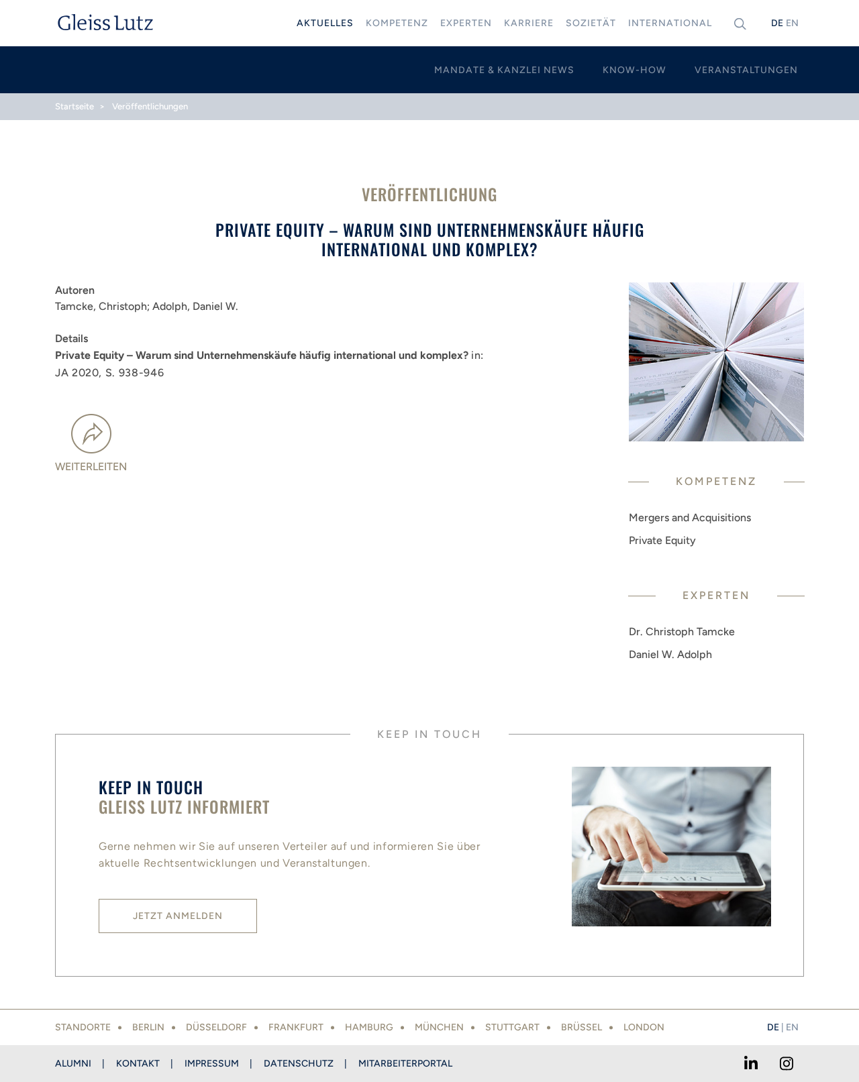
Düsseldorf (216, 1027)
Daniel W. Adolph (670, 654)
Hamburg (369, 1027)
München (439, 1027)
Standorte (83, 1027)
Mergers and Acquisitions (690, 517)
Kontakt (138, 1063)
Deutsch (777, 23)
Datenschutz (299, 1063)
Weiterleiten (91, 466)
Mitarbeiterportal (405, 1063)
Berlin (148, 1027)
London (643, 1027)
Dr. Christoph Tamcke (682, 631)
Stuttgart (512, 1027)
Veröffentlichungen (150, 106)
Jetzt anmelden (178, 916)
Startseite (74, 106)
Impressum (212, 1063)
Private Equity (662, 540)
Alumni (73, 1063)
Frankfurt (295, 1027)
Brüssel (581, 1027)
